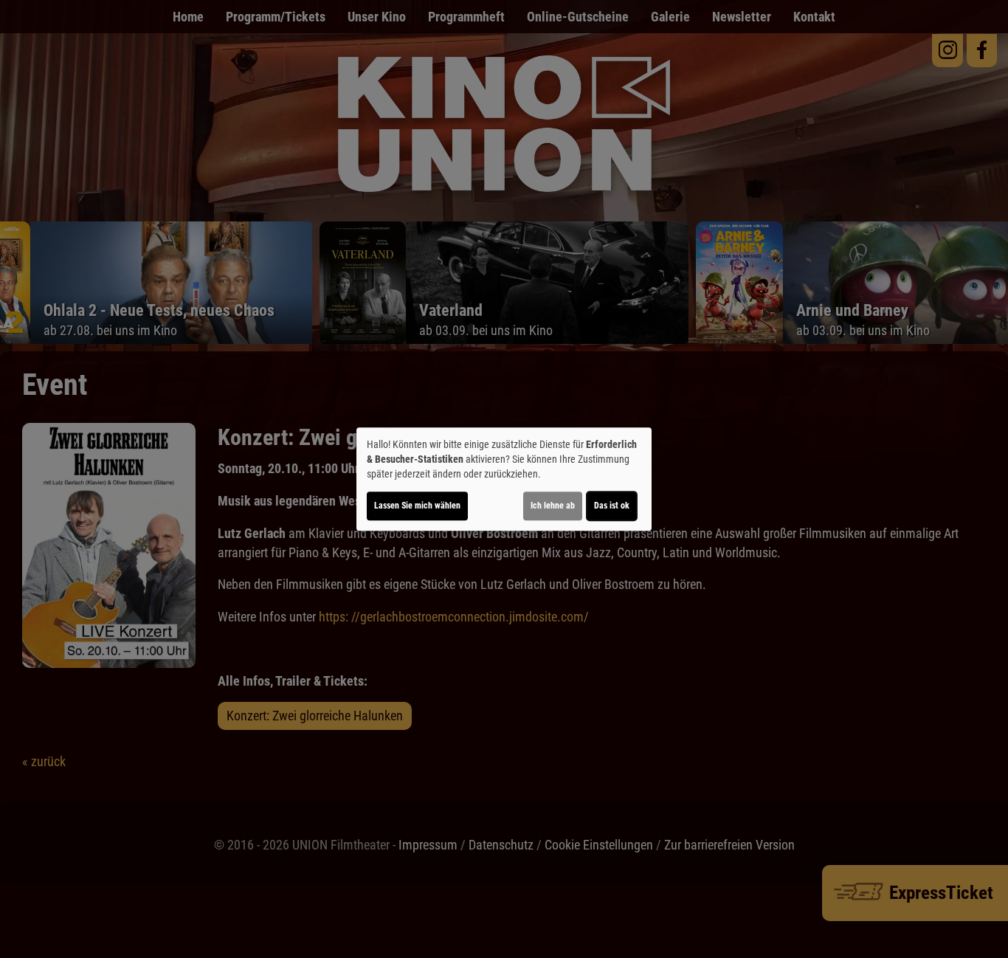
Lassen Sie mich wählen (417, 505)
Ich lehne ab (553, 505)
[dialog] (504, 479)
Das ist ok (611, 505)
